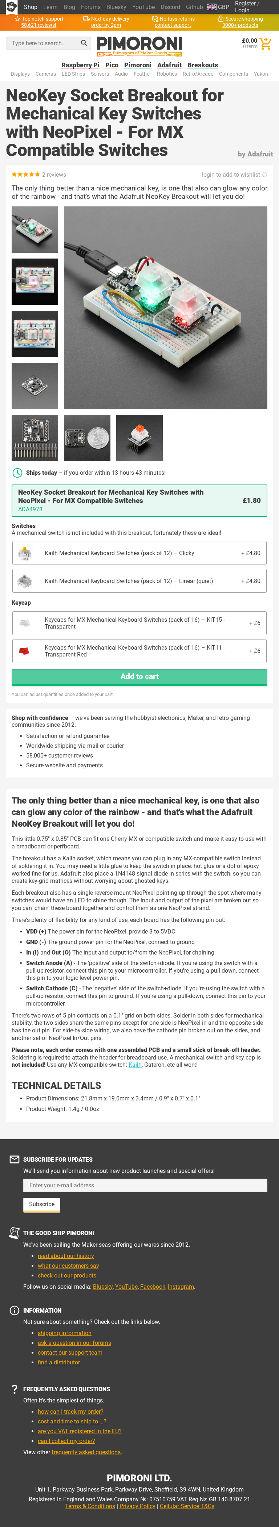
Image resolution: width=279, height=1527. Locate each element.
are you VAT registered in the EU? (80, 1431)
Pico (111, 65)
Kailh (135, 1064)
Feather (142, 74)
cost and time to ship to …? (72, 1421)
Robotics (167, 74)
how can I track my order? (71, 1411)
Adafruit (169, 65)
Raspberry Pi (80, 65)
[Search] (84, 43)
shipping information (65, 1333)
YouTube (143, 7)
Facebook (152, 1286)
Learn (50, 7)
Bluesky (116, 7)
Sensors (100, 74)
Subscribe (41, 1204)
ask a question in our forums (74, 1342)
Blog (69, 7)
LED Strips (73, 74)
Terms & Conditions (90, 1506)
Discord (170, 7)
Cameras (46, 74)
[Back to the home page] (139, 47)
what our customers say (68, 1265)
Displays (20, 74)
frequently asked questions (86, 1452)
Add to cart (140, 676)
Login (242, 10)
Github (194, 7)
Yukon (261, 74)
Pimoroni (137, 65)
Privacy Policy (137, 1506)
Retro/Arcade (198, 74)
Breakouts (202, 65)
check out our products (67, 1275)
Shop (30, 7)
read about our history (66, 1256)
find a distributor (59, 1362)
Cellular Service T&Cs (187, 1506)
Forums (91, 7)
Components (233, 74)
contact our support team (70, 1352)
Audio (121, 74)
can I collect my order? (66, 1441)
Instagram (181, 1286)
